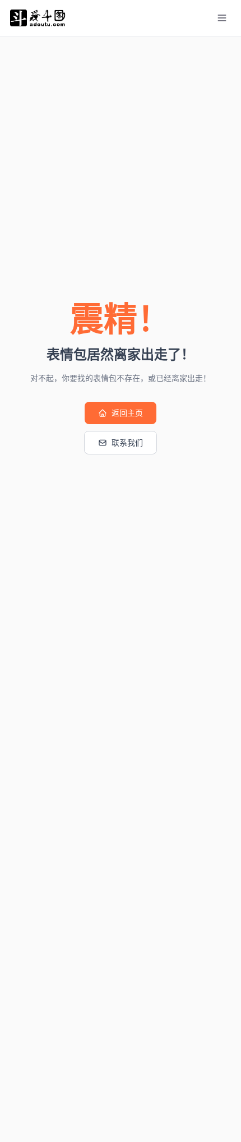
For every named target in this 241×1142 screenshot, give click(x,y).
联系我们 (127, 442)
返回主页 (127, 412)
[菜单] (222, 18)
